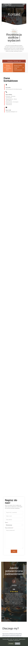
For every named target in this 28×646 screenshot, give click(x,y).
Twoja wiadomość (9, 527)
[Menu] (24, 4)
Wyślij (14, 551)
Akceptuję (11, 643)
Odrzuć (17, 643)
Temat (6, 522)
